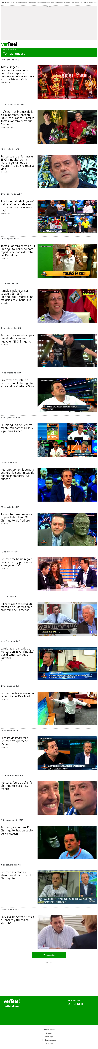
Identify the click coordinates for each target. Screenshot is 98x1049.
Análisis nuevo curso (21, 2)
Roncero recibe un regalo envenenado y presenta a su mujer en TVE (16, 562)
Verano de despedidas (57, 2)
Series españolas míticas (44, 2)
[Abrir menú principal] (95, 44)
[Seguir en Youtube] (78, 1004)
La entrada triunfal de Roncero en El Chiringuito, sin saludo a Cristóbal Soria (18, 383)
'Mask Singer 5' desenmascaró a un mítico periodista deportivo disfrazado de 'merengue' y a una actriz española (18, 73)
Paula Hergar (5, 82)
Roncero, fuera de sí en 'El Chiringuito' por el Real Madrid (17, 785)
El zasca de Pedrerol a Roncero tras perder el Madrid (15, 741)
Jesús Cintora (84, 2)
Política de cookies (49, 1040)
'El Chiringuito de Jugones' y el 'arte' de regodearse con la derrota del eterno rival (17, 205)
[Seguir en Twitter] (69, 1004)
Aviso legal (49, 1036)
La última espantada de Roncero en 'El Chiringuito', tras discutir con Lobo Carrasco (18, 653)
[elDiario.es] (11, 1006)
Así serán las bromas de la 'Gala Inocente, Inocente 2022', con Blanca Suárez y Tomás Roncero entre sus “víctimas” (17, 118)
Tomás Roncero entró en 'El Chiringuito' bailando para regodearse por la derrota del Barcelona (18, 250)
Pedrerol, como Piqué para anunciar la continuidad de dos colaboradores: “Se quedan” (17, 474)
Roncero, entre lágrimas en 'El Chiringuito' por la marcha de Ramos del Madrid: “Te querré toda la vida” (17, 162)
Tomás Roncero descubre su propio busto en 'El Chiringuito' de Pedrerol (16, 517)
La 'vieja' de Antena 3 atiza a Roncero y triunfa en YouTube (17, 920)
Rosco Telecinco (75, 2)
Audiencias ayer (32, 2)
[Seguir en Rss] (82, 1004)
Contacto (49, 1033)
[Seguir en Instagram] (75, 1004)
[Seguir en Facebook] (72, 1004)
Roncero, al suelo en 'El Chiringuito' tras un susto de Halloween (17, 830)
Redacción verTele (7, 127)
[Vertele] (12, 1001)
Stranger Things (93, 2)
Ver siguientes (49, 955)
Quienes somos (49, 1029)
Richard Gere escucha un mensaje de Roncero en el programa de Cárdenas (17, 607)
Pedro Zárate (5, 213)
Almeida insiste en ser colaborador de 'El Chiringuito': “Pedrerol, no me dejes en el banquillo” (17, 295)
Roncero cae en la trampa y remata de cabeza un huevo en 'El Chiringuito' (18, 338)
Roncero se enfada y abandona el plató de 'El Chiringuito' (16, 875)
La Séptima (67, 2)
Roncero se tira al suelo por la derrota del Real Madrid (18, 694)
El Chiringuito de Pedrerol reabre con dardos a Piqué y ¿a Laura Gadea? (17, 428)
